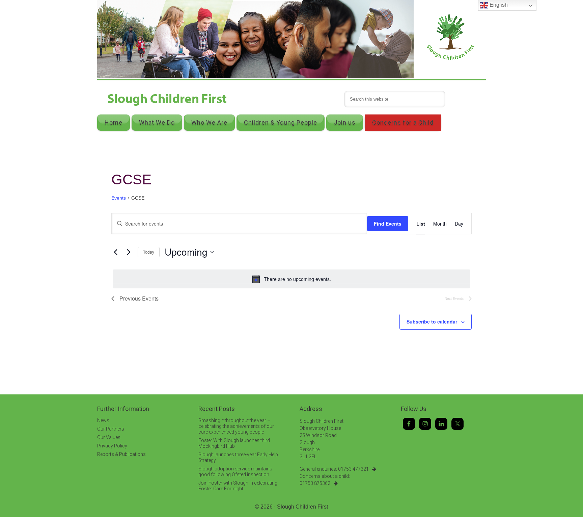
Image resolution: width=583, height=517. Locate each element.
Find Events (387, 223)
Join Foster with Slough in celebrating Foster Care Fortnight (237, 485)
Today (148, 252)
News (103, 420)
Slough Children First (302, 507)
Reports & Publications (121, 454)
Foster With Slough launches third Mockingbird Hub (234, 443)
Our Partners (110, 429)
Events (118, 198)
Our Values (108, 437)
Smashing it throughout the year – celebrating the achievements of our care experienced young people (236, 426)
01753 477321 (353, 469)
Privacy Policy (112, 445)
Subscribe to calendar (432, 321)
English (498, 5)
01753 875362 (315, 483)
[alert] (291, 278)
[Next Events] (128, 252)
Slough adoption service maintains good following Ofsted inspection (235, 471)
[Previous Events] (115, 252)
